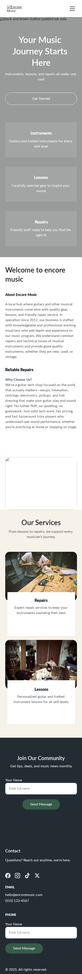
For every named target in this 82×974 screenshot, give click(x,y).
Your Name (13, 780)
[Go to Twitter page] (37, 875)
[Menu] (72, 9)
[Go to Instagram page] (17, 875)
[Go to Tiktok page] (27, 875)
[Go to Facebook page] (7, 875)
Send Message (41, 804)
